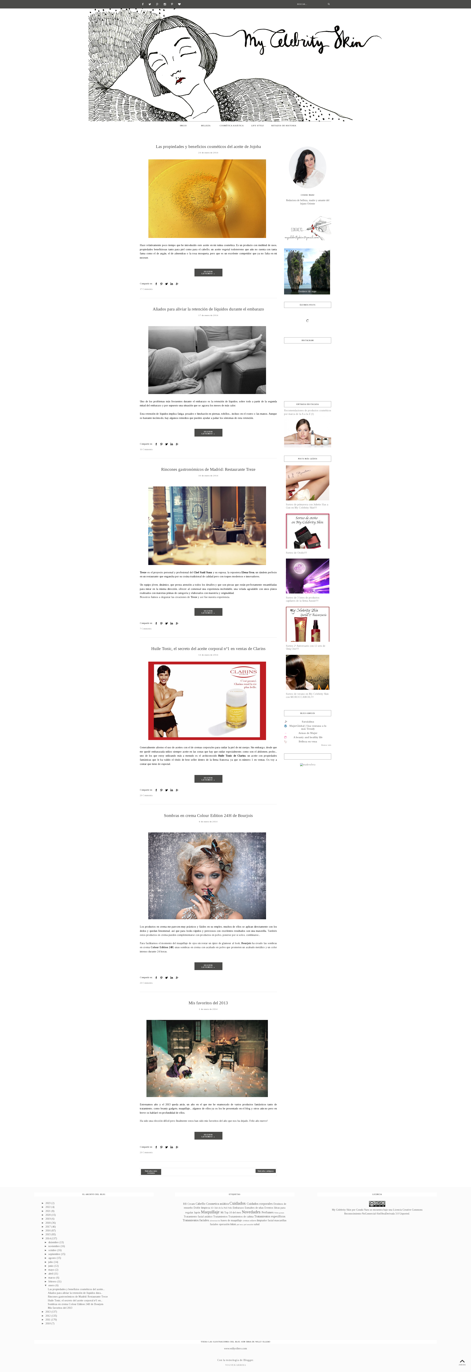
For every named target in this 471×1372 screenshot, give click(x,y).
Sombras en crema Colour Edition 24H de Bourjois (208, 815)
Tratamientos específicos (269, 1216)
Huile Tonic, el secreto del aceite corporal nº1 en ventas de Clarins (208, 648)
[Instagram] (165, 4)
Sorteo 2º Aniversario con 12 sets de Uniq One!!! (305, 647)
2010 (48, 1323)
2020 (48, 1215)
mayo (51, 1269)
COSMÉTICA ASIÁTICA (232, 126)
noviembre (54, 1246)
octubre (52, 1250)
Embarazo (238, 1207)
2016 (48, 1230)
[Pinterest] (172, 4)
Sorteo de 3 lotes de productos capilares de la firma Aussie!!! (302, 599)
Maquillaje (210, 1212)
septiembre (54, 1254)
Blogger (248, 1360)
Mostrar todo (326, 745)
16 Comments (146, 449)
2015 (48, 1234)
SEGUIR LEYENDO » (208, 273)
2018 (48, 1222)
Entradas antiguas (266, 1171)
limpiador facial (265, 1220)
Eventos (268, 1207)
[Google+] (157, 4)
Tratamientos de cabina (241, 1216)
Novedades (251, 1212)
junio (51, 1266)
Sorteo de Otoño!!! (296, 552)
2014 (48, 1238)
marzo (52, 1277)
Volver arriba (235, 1365)
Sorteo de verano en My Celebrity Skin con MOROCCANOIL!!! (307, 695)
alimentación (215, 1220)
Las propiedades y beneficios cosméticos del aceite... (76, 1289)
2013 (48, 1311)
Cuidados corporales (260, 1203)
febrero (52, 1281)
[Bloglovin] (179, 4)
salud (256, 1224)
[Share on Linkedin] (171, 284)
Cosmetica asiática (217, 1203)
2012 (48, 1315)
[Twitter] (149, 4)
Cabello (200, 1203)
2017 (48, 1226)
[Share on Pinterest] (161, 284)
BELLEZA (206, 126)
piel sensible (248, 1224)
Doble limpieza (202, 1207)
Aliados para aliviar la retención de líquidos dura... (75, 1293)
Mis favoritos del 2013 (208, 1003)
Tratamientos (220, 1216)
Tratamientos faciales (196, 1220)
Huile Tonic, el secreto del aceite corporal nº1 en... (75, 1300)
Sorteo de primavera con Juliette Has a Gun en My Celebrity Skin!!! (307, 506)
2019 (48, 1218)
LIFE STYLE (257, 126)
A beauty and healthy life (308, 737)
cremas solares (249, 1220)
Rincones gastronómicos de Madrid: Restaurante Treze (208, 469)
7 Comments (145, 628)
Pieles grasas (279, 1213)
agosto (52, 1258)
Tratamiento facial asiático (198, 1216)
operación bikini (227, 1224)
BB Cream (189, 1204)
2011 (48, 1319)
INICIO (183, 126)
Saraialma (308, 721)
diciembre (53, 1242)
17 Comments (146, 289)
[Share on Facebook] (156, 284)
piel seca (240, 1224)
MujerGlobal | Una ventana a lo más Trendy (307, 727)
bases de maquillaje (231, 1220)
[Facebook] (143, 4)
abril (51, 1273)
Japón (197, 1212)
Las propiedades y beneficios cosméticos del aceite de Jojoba (208, 146)
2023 (48, 1203)
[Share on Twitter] (166, 284)
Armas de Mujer (307, 733)
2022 (48, 1207)
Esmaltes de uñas (254, 1207)
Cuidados (237, 1203)
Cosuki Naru (362, 1209)
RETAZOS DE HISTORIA (283, 126)
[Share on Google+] (177, 284)
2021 (48, 1211)
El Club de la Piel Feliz (221, 1208)
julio (51, 1262)
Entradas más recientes (151, 1172)
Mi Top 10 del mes (231, 1212)
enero (51, 1285)
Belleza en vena (308, 741)
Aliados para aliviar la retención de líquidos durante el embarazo (208, 309)
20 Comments (146, 795)
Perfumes (268, 1212)
